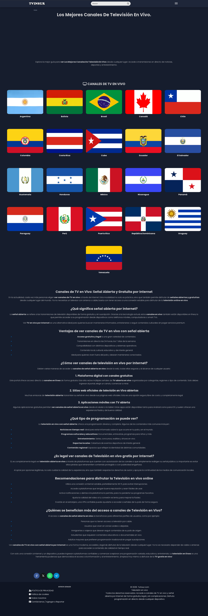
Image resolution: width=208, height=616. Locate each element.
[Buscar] (128, 3)
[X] (43, 576)
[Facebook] (36, 576)
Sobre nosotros (38, 598)
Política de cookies (40, 594)
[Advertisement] (104, 38)
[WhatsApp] (50, 576)
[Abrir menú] (176, 4)
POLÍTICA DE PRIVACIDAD (42, 590)
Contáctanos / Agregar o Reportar (47, 601)
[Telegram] (56, 576)
